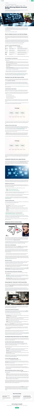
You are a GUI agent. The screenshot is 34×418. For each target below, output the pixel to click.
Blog (7, 4)
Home (5, 4)
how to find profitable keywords (20, 128)
